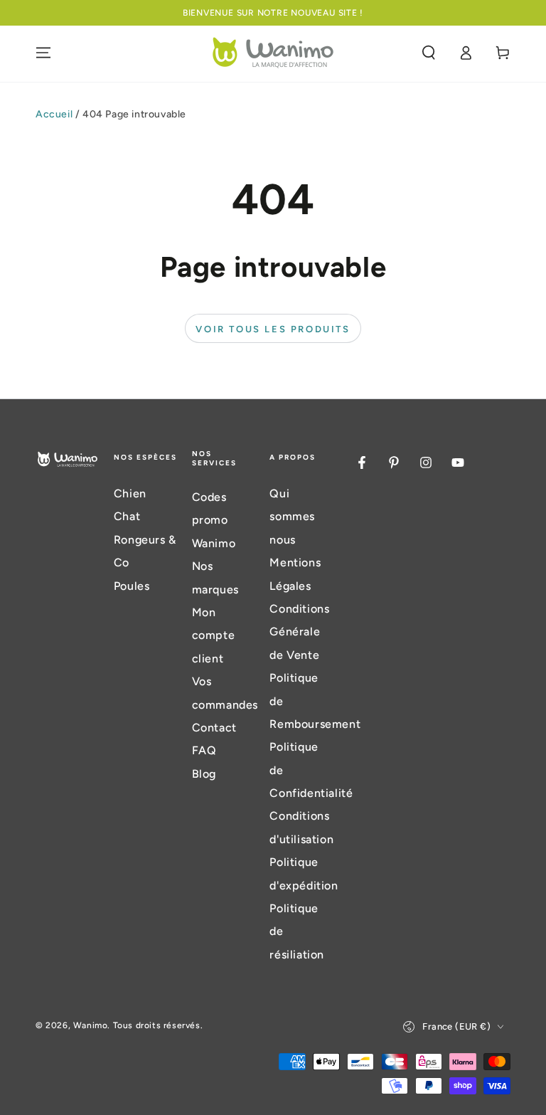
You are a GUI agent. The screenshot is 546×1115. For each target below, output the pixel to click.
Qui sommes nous (292, 516)
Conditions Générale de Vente (299, 632)
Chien (130, 493)
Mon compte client (213, 635)
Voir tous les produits (273, 329)
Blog (204, 774)
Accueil (54, 114)
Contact (214, 727)
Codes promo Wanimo (214, 520)
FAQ (204, 750)
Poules (132, 586)
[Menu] (43, 52)
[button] (428, 52)
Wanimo (90, 1025)
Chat (127, 516)
